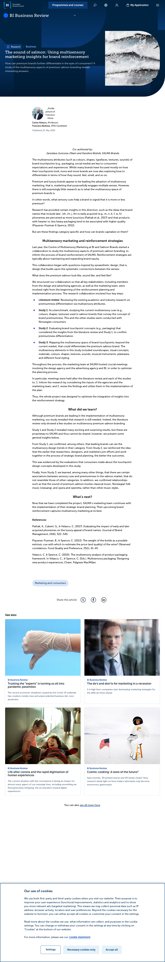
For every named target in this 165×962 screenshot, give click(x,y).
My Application (139, 5)
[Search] (94, 5)
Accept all (112, 949)
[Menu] (157, 5)
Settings (51, 949)
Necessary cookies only (81, 949)
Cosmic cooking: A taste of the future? (113, 772)
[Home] (14, 5)
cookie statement (79, 937)
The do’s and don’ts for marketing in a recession (119, 683)
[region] (82, 922)
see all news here (90, 805)
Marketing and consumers (50, 583)
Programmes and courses (67, 5)
